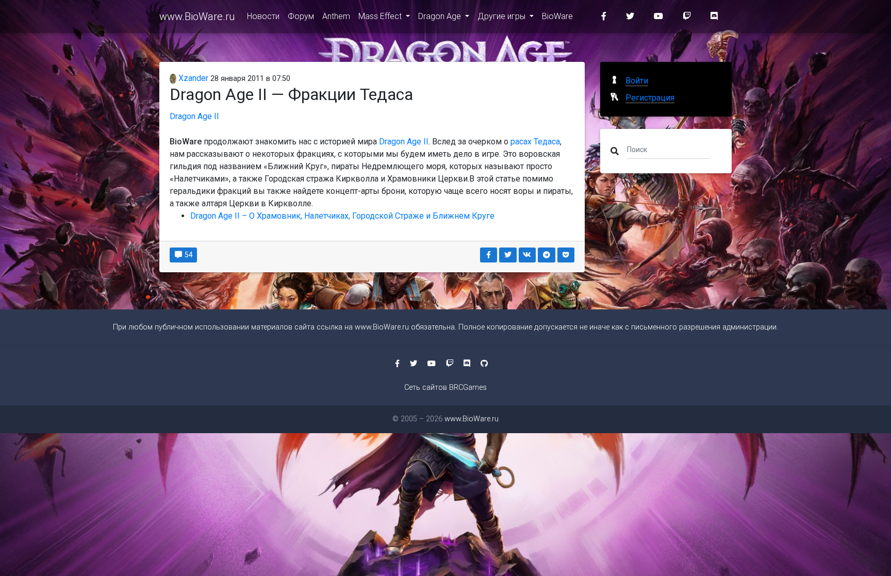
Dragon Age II (194, 116)
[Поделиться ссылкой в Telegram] (546, 255)
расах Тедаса (535, 141)
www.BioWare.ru (197, 16)
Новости (263, 16)
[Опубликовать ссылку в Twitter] (508, 255)
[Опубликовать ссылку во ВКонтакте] (527, 255)
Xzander (192, 78)
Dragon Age (440, 16)
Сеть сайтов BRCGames (445, 387)
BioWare (557, 16)
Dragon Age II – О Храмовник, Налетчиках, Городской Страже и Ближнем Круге (342, 216)
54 (188, 255)
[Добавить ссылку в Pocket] (566, 255)
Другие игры (502, 16)
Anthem (336, 16)
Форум (301, 16)
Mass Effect (381, 16)
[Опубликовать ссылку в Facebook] (489, 255)
